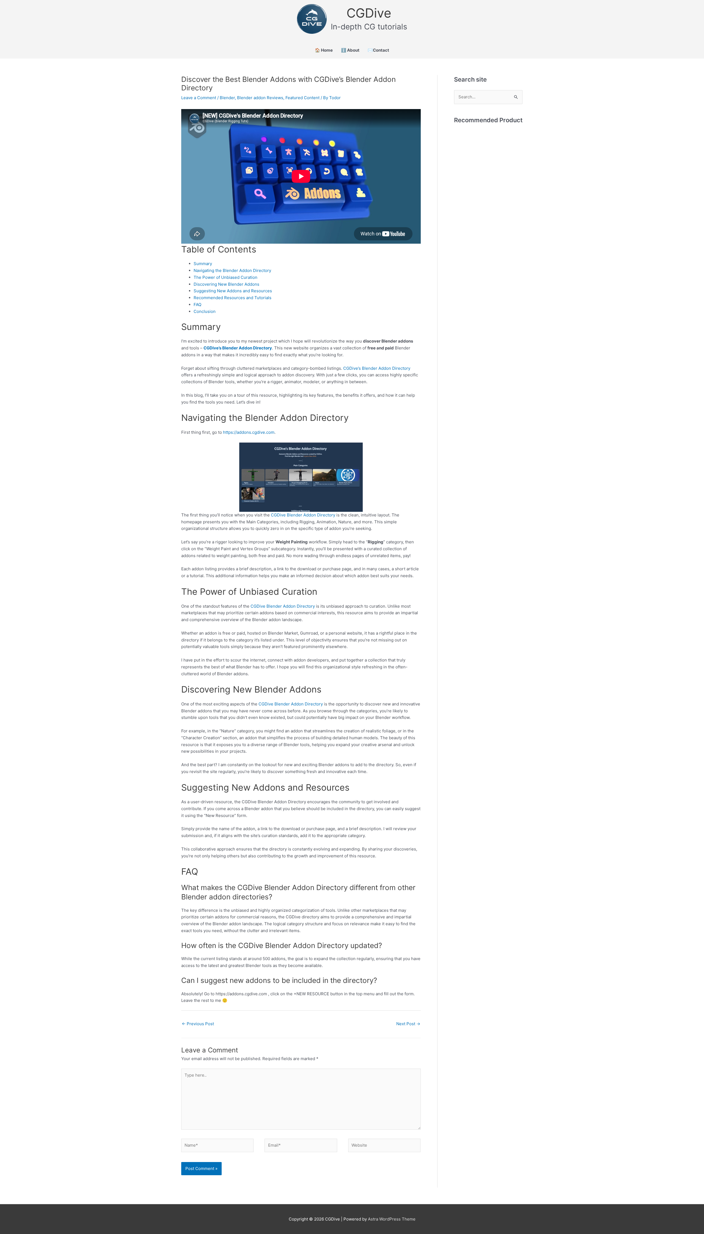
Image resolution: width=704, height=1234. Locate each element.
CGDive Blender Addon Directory (303, 515)
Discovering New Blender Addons (226, 284)
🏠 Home (324, 50)
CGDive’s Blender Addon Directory (238, 348)
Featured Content (302, 97)
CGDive (368, 13)
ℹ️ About (350, 50)
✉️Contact (378, 50)
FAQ (197, 304)
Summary (203, 263)
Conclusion (205, 311)
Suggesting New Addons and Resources (233, 290)
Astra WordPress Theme (392, 1219)
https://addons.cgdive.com (248, 432)
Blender (227, 97)
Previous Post (198, 1023)
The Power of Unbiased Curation (225, 277)
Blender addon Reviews (260, 97)
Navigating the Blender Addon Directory (232, 270)
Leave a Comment (198, 97)
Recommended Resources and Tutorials (232, 297)
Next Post (408, 1023)
